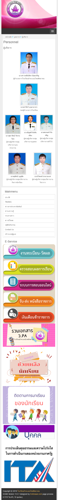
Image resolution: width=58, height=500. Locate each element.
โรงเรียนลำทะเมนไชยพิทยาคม (28, 13)
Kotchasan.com (36, 494)
